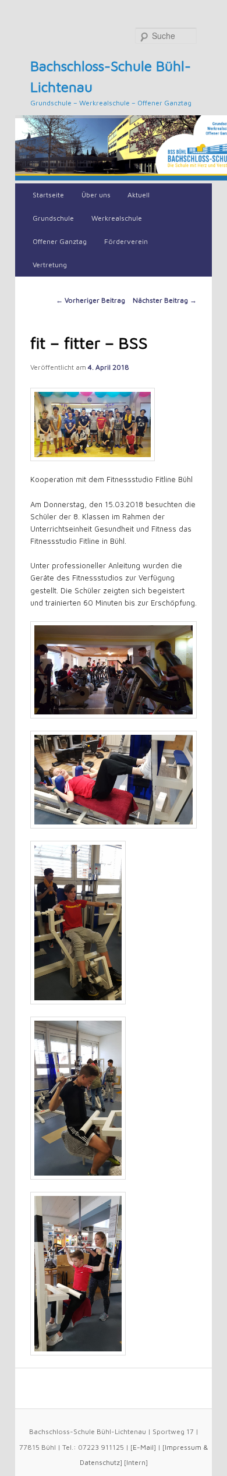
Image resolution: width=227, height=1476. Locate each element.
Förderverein (126, 241)
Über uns (96, 194)
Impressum (183, 1447)
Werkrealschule (116, 218)
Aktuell (138, 194)
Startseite (48, 194)
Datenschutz (100, 1462)
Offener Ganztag (60, 241)
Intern (136, 1462)
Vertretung (50, 264)
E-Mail (143, 1447)
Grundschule (53, 218)
